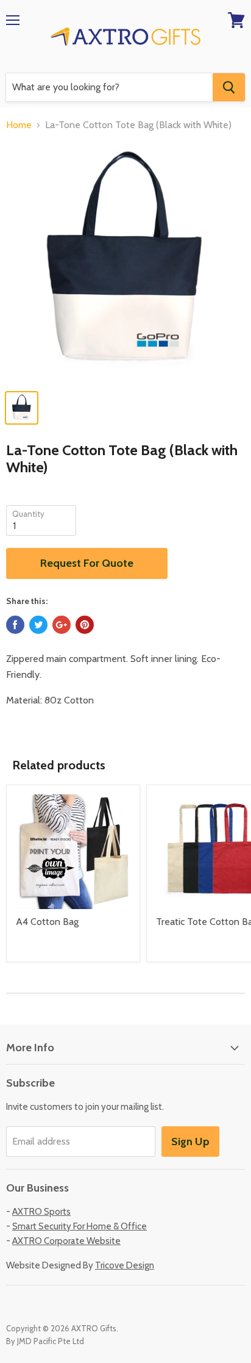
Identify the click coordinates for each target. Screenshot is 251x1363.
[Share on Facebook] (15, 625)
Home (19, 125)
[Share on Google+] (61, 625)
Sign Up (190, 1141)
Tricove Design (124, 1265)
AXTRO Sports (41, 1211)
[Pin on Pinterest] (85, 625)
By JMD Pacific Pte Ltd (45, 1341)
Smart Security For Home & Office (79, 1226)
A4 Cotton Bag (47, 921)
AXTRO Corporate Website (66, 1240)
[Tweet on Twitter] (38, 625)
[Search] (229, 87)
